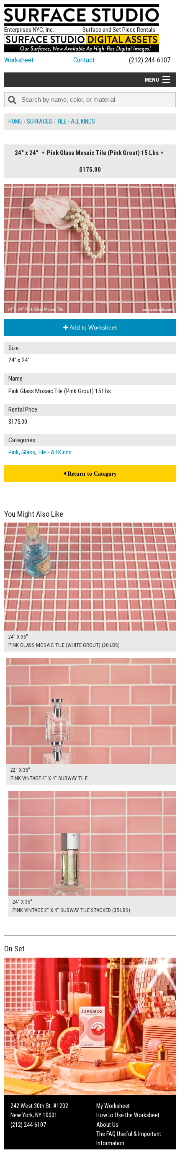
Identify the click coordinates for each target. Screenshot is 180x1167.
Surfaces (39, 121)
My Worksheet (113, 1106)
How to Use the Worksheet (127, 1115)
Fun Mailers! (110, 1152)
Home (15, 121)
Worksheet (18, 60)
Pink (13, 452)
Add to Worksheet (92, 327)
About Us (107, 1124)
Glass (28, 452)
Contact (84, 60)
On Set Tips (109, 1162)
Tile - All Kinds (76, 121)
